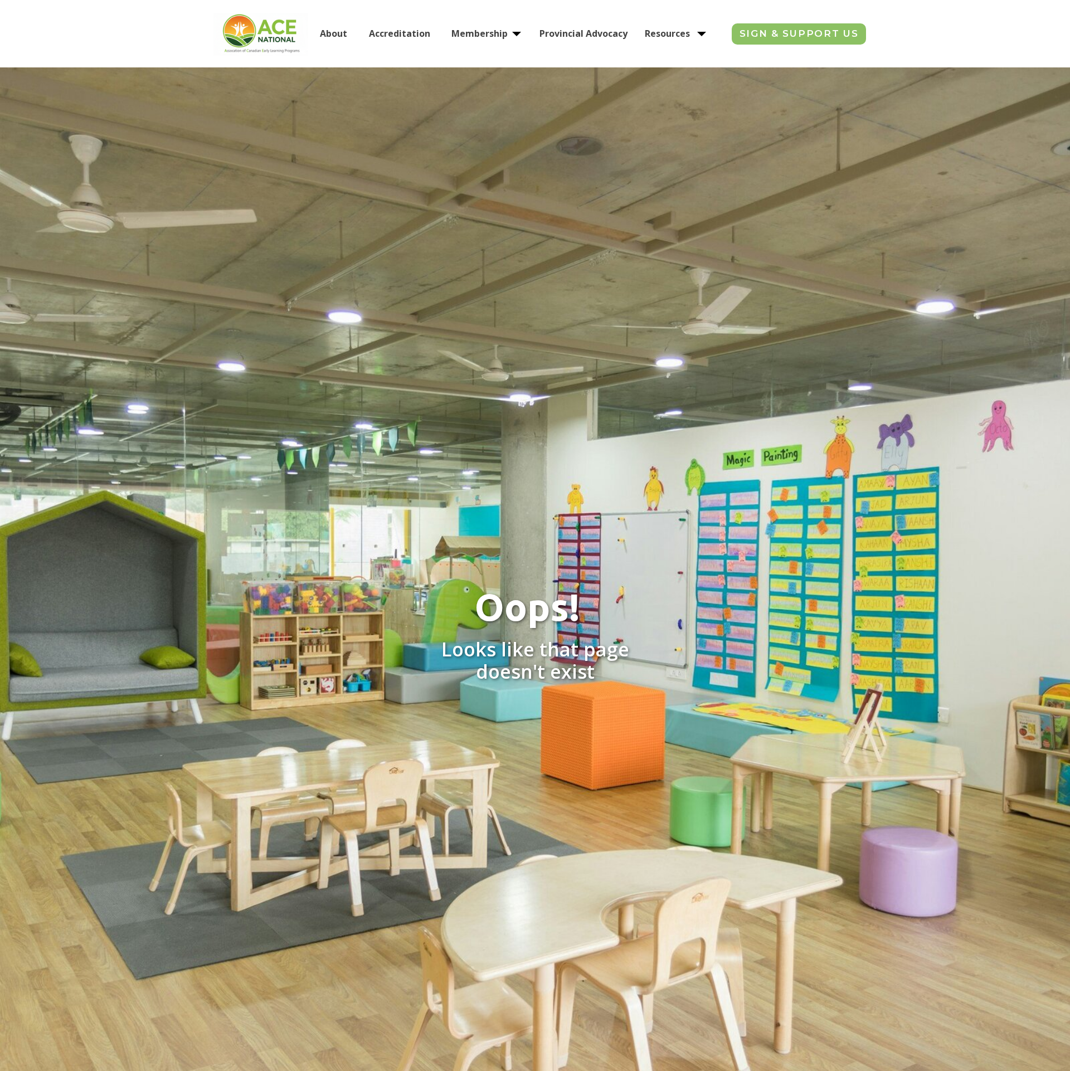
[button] (517, 34)
